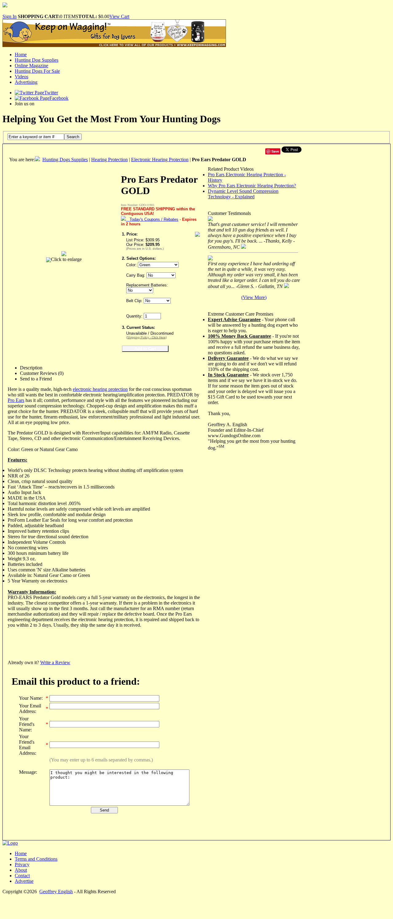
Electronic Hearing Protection (160, 159)
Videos (21, 76)
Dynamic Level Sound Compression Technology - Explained (243, 194)
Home (21, 54)
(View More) (254, 297)
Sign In (9, 16)
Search (73, 136)
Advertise (24, 881)
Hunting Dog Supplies (36, 60)
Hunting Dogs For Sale (37, 71)
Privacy (22, 864)
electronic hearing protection (100, 389)
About (21, 870)
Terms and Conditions (36, 859)
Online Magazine (31, 65)
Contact (22, 875)
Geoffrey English (56, 891)
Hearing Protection (109, 159)
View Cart (119, 16)
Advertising (26, 82)
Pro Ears (16, 400)
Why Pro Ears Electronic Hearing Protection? (252, 185)
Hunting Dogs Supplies (65, 159)
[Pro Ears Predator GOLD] (63, 252)
